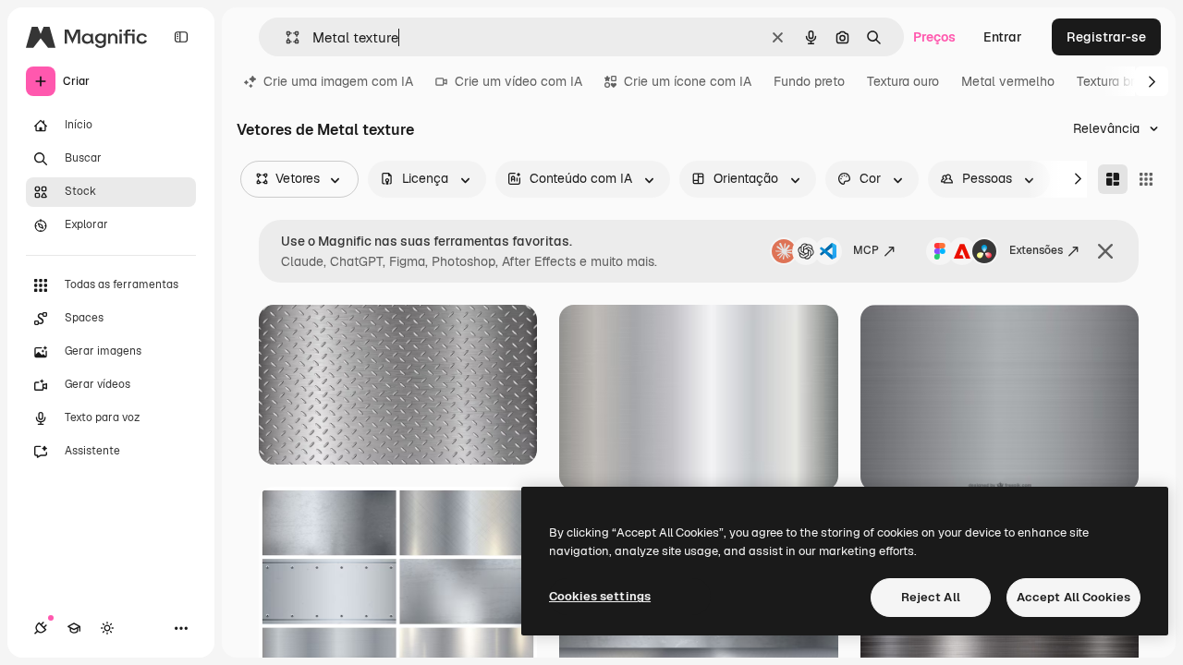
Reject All (930, 597)
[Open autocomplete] (285, 37)
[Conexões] (40, 628)
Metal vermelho (1008, 81)
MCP (866, 250)
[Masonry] (1113, 179)
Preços (934, 37)
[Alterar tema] (107, 628)
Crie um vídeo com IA (518, 81)
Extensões (1036, 250)
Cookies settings (600, 596)
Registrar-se (1106, 37)
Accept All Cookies (1073, 597)
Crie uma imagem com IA (338, 81)
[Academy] (74, 628)
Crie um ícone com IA (687, 81)
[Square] (1146, 179)
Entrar (1002, 37)
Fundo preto (809, 81)
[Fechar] (1105, 251)
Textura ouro (903, 81)
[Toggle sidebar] (181, 37)
